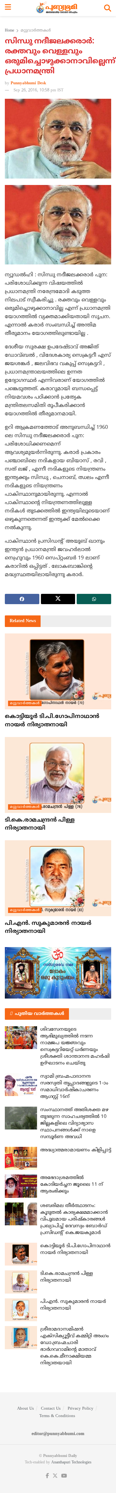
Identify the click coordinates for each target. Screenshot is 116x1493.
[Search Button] (107, 8)
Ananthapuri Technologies (71, 1462)
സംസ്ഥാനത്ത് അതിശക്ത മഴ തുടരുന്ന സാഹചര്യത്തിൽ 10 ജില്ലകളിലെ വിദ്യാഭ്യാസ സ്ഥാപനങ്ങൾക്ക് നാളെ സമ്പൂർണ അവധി (74, 1123)
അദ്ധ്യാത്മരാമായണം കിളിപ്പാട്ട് (75, 1150)
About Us (25, 1408)
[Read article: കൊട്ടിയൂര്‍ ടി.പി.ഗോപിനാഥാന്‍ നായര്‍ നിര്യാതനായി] (58, 671)
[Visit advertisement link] (58, 973)
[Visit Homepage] (57, 8)
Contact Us (51, 1408)
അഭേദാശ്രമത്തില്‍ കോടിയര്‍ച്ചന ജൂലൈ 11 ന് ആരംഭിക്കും (71, 1184)
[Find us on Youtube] (64, 1476)
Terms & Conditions (57, 1416)
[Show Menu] (8, 8)
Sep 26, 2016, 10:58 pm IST (38, 90)
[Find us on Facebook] (47, 1476)
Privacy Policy (80, 1408)
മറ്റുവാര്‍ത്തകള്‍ (36, 30)
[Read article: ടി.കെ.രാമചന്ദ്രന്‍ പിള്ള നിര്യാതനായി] (58, 775)
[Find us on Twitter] (55, 1476)
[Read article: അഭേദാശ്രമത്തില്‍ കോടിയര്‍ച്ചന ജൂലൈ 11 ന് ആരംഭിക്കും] (21, 1186)
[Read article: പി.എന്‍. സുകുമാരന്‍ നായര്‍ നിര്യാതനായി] (58, 878)
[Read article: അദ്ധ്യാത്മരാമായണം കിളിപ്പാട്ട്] (21, 1158)
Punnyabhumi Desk (28, 83)
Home (9, 30)
